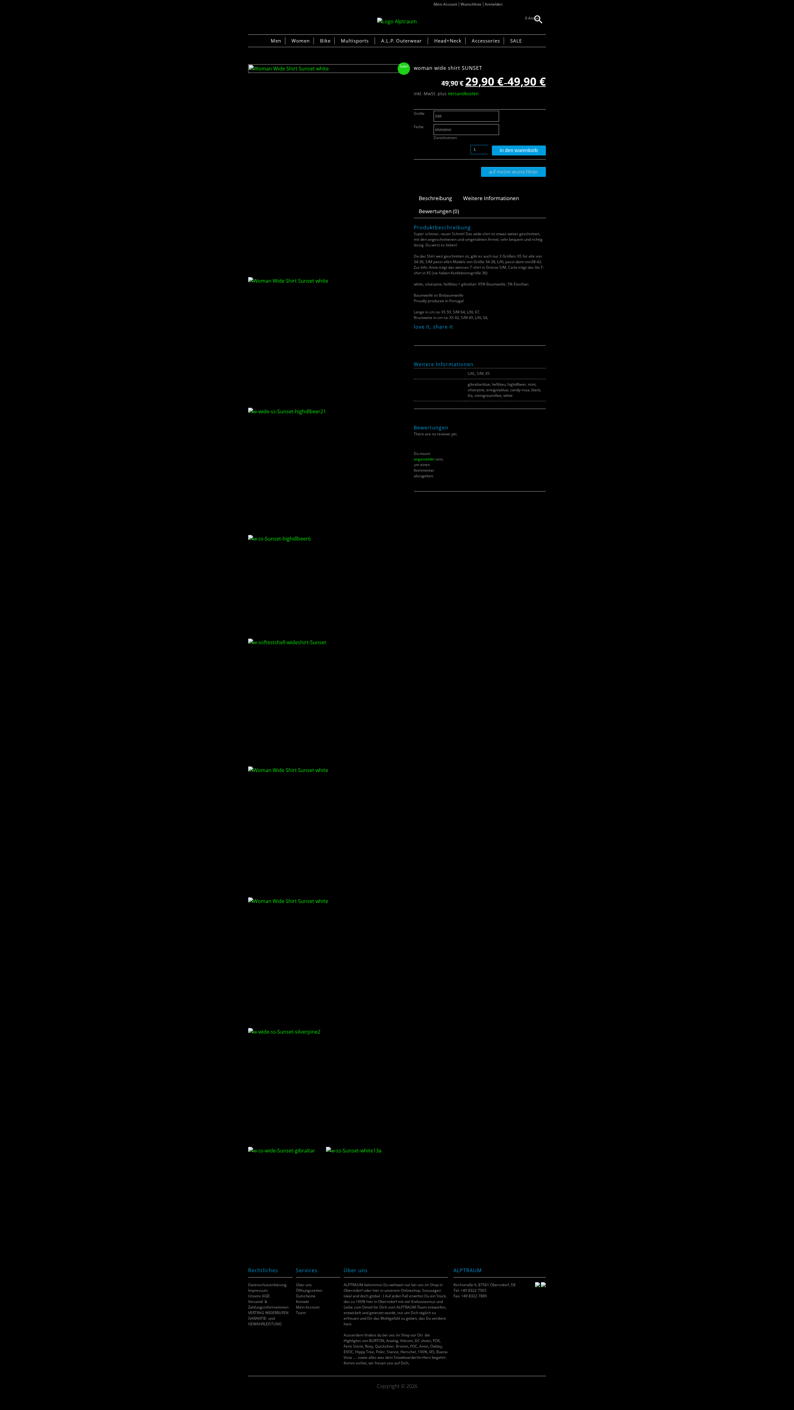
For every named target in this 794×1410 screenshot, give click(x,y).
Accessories (486, 41)
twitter (425, 333)
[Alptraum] (397, 21)
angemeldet (424, 459)
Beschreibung (435, 198)
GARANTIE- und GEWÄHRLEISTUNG (265, 1321)
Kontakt (302, 1301)
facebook (417, 333)
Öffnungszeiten (309, 1290)
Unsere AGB (259, 1296)
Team (301, 1312)
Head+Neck (448, 41)
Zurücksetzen (445, 137)
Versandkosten (463, 94)
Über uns (304, 1284)
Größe (419, 113)
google (440, 333)
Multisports (355, 41)
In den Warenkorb (519, 150)
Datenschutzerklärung (267, 1284)
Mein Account (445, 4)
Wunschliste (471, 4)
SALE (516, 41)
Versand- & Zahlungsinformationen (268, 1304)
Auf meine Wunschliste (513, 171)
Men (276, 41)
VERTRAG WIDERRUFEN (268, 1312)
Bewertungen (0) (439, 211)
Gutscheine (305, 1296)
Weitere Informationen (491, 198)
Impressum (258, 1290)
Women (301, 41)
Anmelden (493, 4)
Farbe (419, 126)
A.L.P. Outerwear (401, 41)
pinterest (432, 333)
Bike (325, 41)
